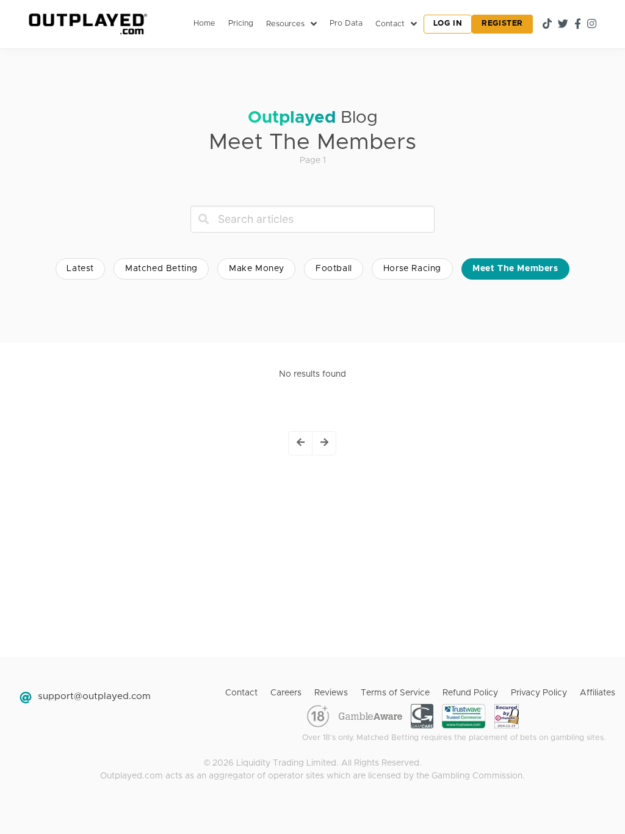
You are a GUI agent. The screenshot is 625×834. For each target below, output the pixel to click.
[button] (300, 443)
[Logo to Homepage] (86, 24)
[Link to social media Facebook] (577, 24)
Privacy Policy (539, 693)
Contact (241, 693)
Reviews (331, 693)
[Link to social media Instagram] (591, 24)
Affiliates (597, 693)
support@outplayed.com (94, 696)
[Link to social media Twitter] (563, 24)
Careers (286, 693)
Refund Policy (470, 693)
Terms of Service (395, 693)
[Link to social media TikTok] (547, 24)
